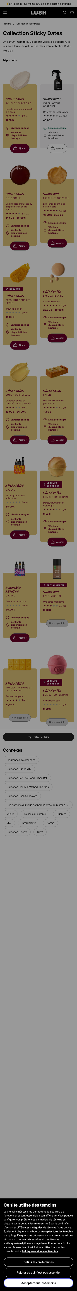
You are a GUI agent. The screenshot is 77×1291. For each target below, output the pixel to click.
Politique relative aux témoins (40, 1251)
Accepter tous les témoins (38, 1283)
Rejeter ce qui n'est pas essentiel (38, 1272)
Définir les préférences (38, 1262)
